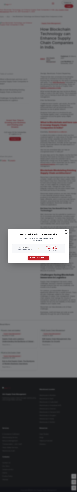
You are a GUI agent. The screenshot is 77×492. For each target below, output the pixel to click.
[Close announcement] (66, 232)
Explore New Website (37, 257)
